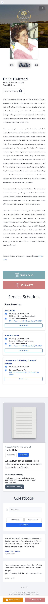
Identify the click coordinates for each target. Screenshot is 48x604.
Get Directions (23, 325)
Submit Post (24, 525)
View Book (11, 455)
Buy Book (23, 455)
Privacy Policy (18, 594)
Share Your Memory (14, 487)
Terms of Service (30, 594)
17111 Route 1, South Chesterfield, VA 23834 (25, 321)
